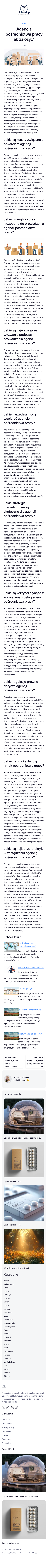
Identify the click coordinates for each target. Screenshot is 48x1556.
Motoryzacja (8, 1319)
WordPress (33, 1553)
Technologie (8, 1351)
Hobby (6, 1305)
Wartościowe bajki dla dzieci (16, 1268)
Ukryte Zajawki (9, 1362)
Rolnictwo (7, 1341)
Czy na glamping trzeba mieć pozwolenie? (22, 1138)
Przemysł (7, 1337)
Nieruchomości (9, 1323)
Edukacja (7, 1295)
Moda (6, 1316)
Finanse (7, 1298)
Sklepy (6, 1344)
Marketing (8, 1312)
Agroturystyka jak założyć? (30, 1034)
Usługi (6, 1369)
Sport (6, 1348)
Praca (24, 23)
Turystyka (7, 1358)
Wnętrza (7, 1373)
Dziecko (7, 1291)
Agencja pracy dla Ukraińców (31, 967)
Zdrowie (7, 1376)
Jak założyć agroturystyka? (30, 1010)
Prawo (6, 1334)
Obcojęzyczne (9, 1327)
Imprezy (7, 1309)
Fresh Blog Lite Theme (10, 1553)
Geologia (7, 1302)
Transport (7, 1355)
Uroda (6, 1365)
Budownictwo (9, 1284)
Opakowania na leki (12, 1181)
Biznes (6, 1281)
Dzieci (6, 1288)
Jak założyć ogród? (26, 988)
